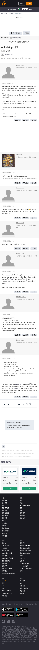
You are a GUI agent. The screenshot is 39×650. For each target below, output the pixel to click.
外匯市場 (4, 510)
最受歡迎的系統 (25, 505)
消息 (27, 33)
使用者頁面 (16, 33)
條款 (3, 604)
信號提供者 (5, 551)
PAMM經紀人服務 (7, 558)
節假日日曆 (5, 508)
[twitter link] (8, 621)
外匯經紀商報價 (25, 545)
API (3, 586)
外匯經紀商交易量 (25, 551)
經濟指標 (4, 533)
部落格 (22, 593)
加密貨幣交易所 (7, 568)
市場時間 (4, 503)
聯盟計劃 (4, 556)
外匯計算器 (5, 528)
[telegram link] (13, 621)
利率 (3, 505)
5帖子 (35, 299)
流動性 (4, 526)
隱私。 (10, 604)
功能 (3, 583)
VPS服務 (4, 548)
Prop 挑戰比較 (24, 563)
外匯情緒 (22, 515)
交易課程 (4, 571)
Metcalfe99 (20, 223)
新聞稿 (22, 556)
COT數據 (4, 523)
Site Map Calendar (31, 604)
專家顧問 (4, 566)
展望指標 (22, 518)
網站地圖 (19, 604)
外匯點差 (22, 543)
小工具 (4, 581)
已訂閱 (8, 51)
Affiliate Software (7, 593)
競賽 (21, 510)
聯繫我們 (22, 586)
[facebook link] (3, 621)
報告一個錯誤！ (25, 588)
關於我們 (22, 591)
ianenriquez (16, 38)
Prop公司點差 (24, 566)
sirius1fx (19, 155)
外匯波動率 (5, 513)
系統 (21, 503)
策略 (21, 508)
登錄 (21, 4)
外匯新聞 (4, 518)
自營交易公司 (6, 545)
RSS (3, 588)
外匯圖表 (22, 513)
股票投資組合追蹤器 (8, 573)
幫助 (21, 583)
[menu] (37, 3)
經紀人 (4, 543)
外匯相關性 (5, 515)
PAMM (12, 279)
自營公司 (22, 561)
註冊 (29, 4)
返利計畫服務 (6, 561)
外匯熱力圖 (5, 531)
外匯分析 (4, 521)
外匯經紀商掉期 (25, 548)
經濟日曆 (4, 500)
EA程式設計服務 (7, 553)
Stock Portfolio (6, 591)
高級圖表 (4, 596)
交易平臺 (4, 563)
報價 (18, 120)
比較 (21, 571)
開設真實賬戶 (10, 488)
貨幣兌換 (4, 536)
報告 (35, 120)
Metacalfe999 (21, 297)
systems (18, 384)
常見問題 (22, 581)
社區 (21, 500)
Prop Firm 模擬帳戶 (26, 568)
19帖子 (35, 68)
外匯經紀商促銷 (25, 553)
